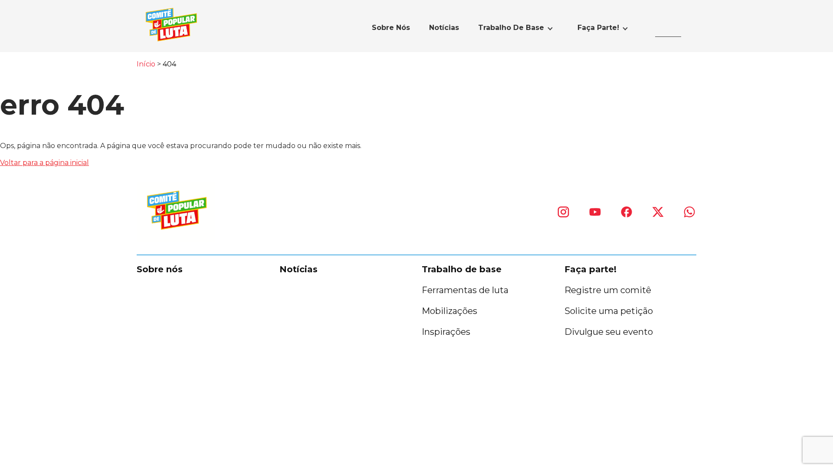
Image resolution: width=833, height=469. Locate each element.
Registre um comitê (607, 290)
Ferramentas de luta (465, 290)
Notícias (444, 27)
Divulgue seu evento (608, 332)
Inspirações (446, 332)
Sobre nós (391, 27)
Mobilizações (449, 311)
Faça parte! (598, 27)
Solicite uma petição (608, 311)
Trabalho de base (511, 27)
